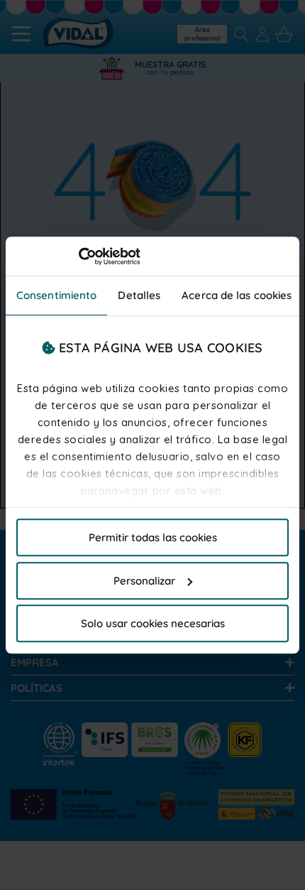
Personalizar (144, 580)
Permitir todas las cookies (153, 537)
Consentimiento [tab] (56, 295)
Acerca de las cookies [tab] (237, 295)
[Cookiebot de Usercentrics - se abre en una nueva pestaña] (78, 256)
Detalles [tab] (139, 295)
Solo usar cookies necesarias (153, 623)
